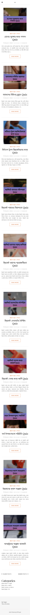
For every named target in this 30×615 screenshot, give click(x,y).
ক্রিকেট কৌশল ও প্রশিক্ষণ (7, 585)
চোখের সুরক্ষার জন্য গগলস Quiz (15, 38)
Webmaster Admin (8, 43)
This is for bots (6, 604)
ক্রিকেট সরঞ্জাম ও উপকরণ (15, 33)
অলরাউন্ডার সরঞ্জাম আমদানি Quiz (15, 545)
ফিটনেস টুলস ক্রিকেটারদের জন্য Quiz (15, 151)
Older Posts (7, 574)
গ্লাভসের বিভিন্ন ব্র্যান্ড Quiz (15, 94)
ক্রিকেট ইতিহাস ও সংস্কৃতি (7, 583)
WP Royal (18, 612)
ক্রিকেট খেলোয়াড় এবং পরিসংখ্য (8, 587)
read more (15, 56)
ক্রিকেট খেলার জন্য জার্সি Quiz (15, 378)
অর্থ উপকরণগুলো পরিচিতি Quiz (15, 433)
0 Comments (23, 43)
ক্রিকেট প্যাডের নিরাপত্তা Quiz (15, 207)
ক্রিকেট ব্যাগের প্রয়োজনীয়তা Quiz (15, 264)
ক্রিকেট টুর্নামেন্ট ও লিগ (6, 589)
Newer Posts (22, 574)
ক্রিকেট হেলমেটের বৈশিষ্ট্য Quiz (15, 322)
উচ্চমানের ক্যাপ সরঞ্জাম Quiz (15, 488)
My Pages (4, 602)
